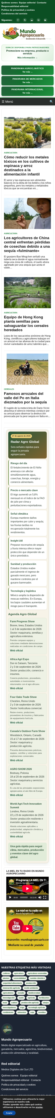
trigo (22, 1007)
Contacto (41, 2)
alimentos (22, 1012)
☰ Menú (7, 101)
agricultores (8, 993)
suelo (21, 998)
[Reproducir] (10, 897)
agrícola (31, 998)
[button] (27, 70)
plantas (6, 978)
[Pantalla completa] (44, 897)
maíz (5, 1003)
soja (32, 1012)
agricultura (19, 973)
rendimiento (8, 1012)
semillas (42, 1012)
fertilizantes (44, 998)
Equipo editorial (27, 2)
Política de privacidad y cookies (18, 10)
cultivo (14, 1003)
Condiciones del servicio (14, 13)
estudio (21, 993)
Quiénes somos (9, 2)
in (38, 20)
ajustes (39, 1107)
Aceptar (9, 1113)
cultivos (6, 973)
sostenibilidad (20, 978)
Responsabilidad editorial (14, 6)
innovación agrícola (11, 988)
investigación (9, 998)
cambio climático (37, 978)
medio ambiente (31, 988)
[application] (27, 888)
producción (31, 983)
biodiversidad (34, 993)
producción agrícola (30, 1003)
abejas (46, 1003)
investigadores (9, 1007)
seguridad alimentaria (12, 983)
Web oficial (16, 650)
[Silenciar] (39, 897)
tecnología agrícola (36, 1007)
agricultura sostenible (37, 973)
